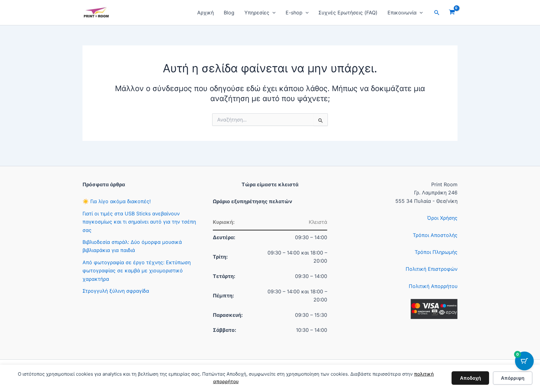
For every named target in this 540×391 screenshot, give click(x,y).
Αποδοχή (470, 378)
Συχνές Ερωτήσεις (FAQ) (348, 12)
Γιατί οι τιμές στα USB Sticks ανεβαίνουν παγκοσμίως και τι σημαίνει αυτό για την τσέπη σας (139, 221)
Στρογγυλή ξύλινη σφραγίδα (115, 291)
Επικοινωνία (402, 12)
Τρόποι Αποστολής (435, 235)
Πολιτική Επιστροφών (432, 269)
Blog (229, 12)
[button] (272, 12)
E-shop (294, 12)
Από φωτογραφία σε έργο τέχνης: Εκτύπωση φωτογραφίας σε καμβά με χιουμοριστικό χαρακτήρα (136, 270)
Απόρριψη (512, 378)
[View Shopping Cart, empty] (452, 12)
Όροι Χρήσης (442, 218)
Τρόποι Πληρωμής (436, 252)
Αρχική (205, 12)
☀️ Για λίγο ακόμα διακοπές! (116, 201)
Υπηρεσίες (256, 12)
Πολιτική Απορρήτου (433, 286)
